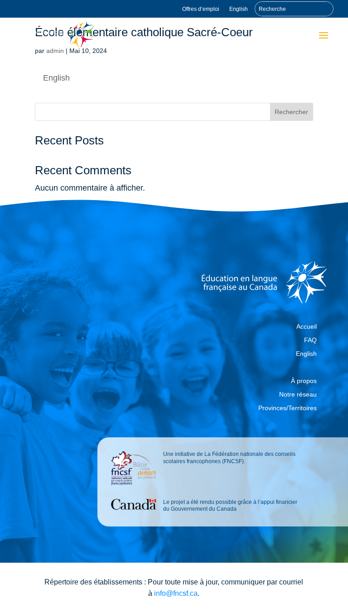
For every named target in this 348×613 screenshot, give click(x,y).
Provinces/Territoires (287, 408)
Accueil (306, 326)
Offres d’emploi (200, 9)
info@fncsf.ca (176, 593)
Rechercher (291, 111)
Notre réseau (298, 394)
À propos (304, 381)
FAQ (310, 340)
